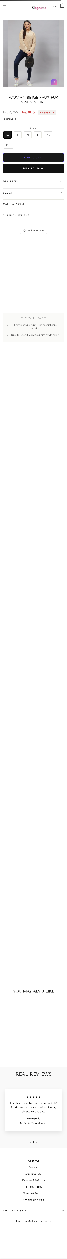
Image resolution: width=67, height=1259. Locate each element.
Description (11, 181)
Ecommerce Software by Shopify (33, 1220)
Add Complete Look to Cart (31, 974)
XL (48, 134)
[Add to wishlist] (21, 1003)
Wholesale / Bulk (33, 1199)
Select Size (33, 601)
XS (7, 134)
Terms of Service (33, 1193)
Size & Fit (9, 192)
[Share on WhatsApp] (15, 310)
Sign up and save (14, 1210)
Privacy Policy (33, 1186)
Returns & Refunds (33, 1180)
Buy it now (33, 168)
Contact (33, 1167)
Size (33, 127)
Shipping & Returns (16, 215)
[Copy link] (22, 310)
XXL (8, 145)
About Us (33, 1160)
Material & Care (14, 204)
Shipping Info (33, 1173)
